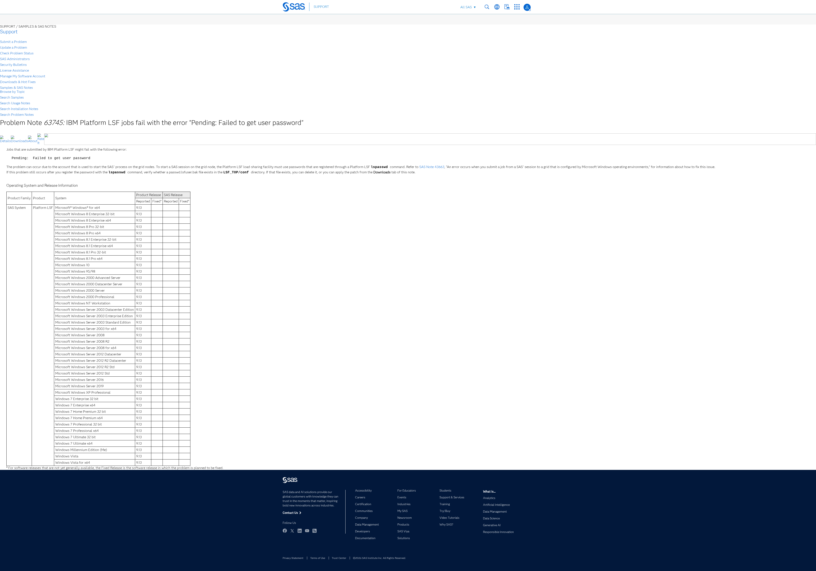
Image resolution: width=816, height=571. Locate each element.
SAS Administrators (15, 59)
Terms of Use (317, 558)
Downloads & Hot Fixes (18, 82)
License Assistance (14, 70)
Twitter (292, 531)
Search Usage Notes (15, 103)
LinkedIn (300, 531)
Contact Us (507, 7)
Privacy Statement (293, 558)
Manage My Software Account (22, 76)
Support (9, 31)
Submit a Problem (13, 42)
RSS (314, 531)
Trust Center (339, 558)
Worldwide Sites (497, 7)
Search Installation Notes (19, 109)
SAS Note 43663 (431, 167)
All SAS (466, 7)
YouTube (307, 531)
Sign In (527, 7)
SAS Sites (517, 7)
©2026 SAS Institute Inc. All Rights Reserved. (379, 558)
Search (487, 7)
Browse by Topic (12, 92)
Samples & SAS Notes (16, 88)
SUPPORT (321, 7)
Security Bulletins (13, 65)
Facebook (285, 531)
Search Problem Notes (17, 115)
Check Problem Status (17, 53)
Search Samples (12, 97)
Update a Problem (13, 47)
